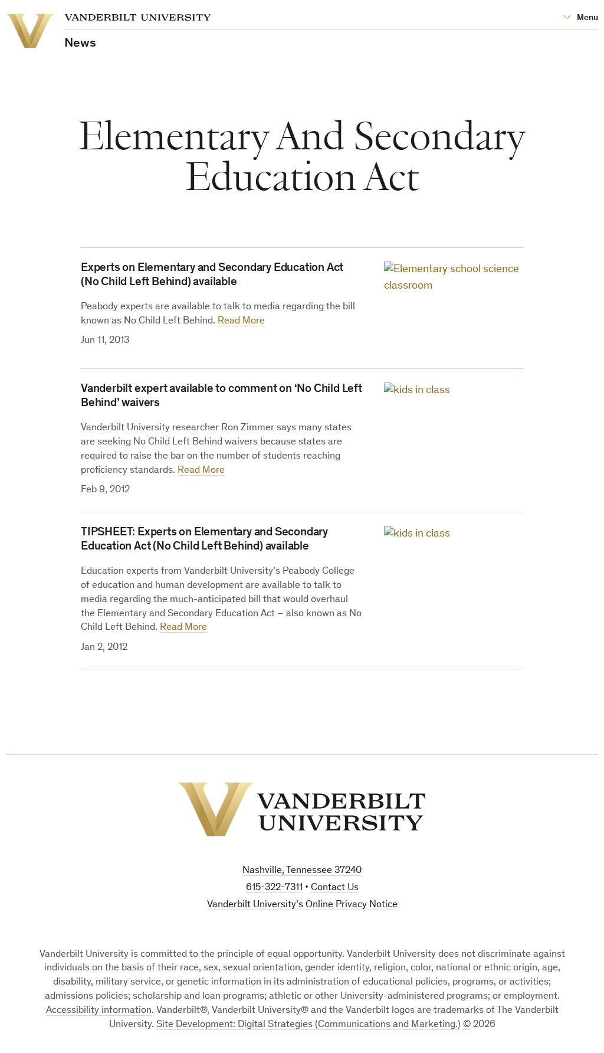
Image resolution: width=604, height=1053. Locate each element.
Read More (241, 321)
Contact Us (335, 888)
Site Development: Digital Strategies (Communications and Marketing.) (308, 1025)
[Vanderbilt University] (302, 809)
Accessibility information (99, 1011)
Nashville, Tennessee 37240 (302, 871)
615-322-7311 (274, 888)
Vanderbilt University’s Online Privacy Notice (302, 905)
